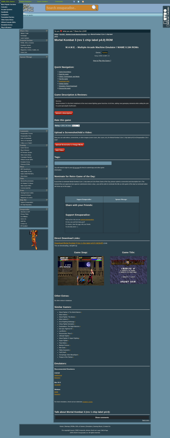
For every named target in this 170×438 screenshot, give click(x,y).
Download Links (64, 81)
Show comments (102, 417)
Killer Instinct (63, 314)
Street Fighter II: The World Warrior (70, 312)
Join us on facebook (26, 140)
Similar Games (63, 83)
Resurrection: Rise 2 (66, 333)
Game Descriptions (65, 72)
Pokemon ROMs (25, 164)
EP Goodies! (24, 226)
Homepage (24, 35)
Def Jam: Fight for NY (66, 329)
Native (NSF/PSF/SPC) (27, 173)
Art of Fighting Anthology (67, 322)
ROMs (56, 34)
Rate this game (64, 74)
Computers (5, 15)
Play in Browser (6, 27)
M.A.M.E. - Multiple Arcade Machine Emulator (73, 34)
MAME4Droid (58, 375)
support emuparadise (87, 219)
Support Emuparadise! (27, 202)
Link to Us (23, 219)
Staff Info (23, 221)
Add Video (60, 150)
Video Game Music (26, 47)
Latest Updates (25, 38)
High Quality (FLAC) (26, 171)
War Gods (62, 347)
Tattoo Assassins (65, 350)
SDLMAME (57, 384)
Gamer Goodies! (42, 1)
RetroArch (57, 377)
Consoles (4, 7)
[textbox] (71, 8)
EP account (76, 167)
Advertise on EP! (25, 212)
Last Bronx (63, 331)
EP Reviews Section (26, 152)
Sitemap (67, 426)
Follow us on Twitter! (26, 143)
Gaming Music (97, 426)
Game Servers (25, 147)
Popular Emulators (25, 1)
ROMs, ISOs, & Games (27, 42)
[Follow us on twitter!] (78, 1)
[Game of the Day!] (166, 16)
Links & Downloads (26, 138)
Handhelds (4, 12)
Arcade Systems (6, 9)
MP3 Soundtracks (26, 169)
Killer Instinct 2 (64, 319)
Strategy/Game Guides (27, 193)
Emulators (89, 426)
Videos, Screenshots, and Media (69, 76)
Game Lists (24, 52)
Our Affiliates (24, 216)
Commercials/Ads (26, 188)
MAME (56, 392)
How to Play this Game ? (102, 61)
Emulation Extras (6, 25)
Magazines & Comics (26, 197)
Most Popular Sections (8, 4)
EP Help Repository (26, 204)
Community (59, 1)
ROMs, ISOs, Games (8, 1)
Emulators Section (26, 45)
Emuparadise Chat (26, 136)
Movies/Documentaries (27, 181)
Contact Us (24, 223)
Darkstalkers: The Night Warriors (70, 326)
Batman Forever (64, 345)
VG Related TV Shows (27, 183)
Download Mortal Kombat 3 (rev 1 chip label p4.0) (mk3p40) (78, 243)
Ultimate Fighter (64, 336)
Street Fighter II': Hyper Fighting (69, 338)
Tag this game (63, 79)
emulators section (88, 401)
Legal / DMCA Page (102, 430)
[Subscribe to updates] (83, 1)
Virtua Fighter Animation (67, 324)
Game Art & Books (26, 195)
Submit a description (64, 113)
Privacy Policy (25, 214)
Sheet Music (24, 176)
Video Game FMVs (26, 185)
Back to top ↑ (146, 420)
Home (61, 426)
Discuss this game (65, 88)
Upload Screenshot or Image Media (69, 144)
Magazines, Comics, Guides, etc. (30, 50)
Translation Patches (7, 17)
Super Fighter (64, 340)
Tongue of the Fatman (66, 357)
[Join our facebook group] (74, 1)
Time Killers (63, 343)
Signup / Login (24, 33)
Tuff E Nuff (63, 352)
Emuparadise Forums (27, 133)
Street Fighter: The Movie (67, 317)
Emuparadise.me (83, 432)
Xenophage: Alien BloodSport (69, 355)
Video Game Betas (7, 20)
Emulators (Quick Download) (68, 86)
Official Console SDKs (8, 22)
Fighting (104, 52)
